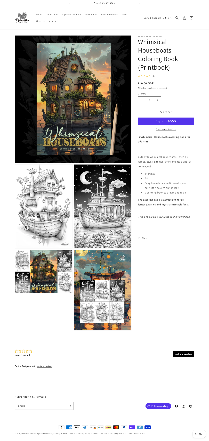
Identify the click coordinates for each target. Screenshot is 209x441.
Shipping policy (117, 433)
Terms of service (100, 433)
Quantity (142, 93)
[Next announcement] (139, 3)
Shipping (142, 88)
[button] (177, 17)
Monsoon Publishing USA (32, 433)
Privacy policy (84, 433)
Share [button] (145, 238)
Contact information (136, 433)
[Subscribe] (69, 406)
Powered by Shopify (51, 433)
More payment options (166, 129)
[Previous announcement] (69, 3)
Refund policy (69, 433)
